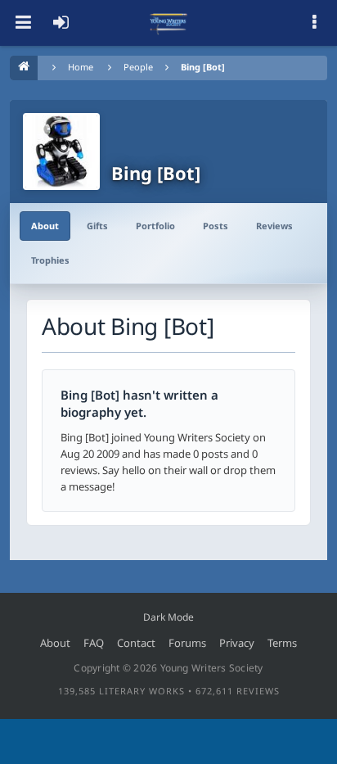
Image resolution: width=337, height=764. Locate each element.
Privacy (236, 642)
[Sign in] (61, 23)
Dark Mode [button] (168, 617)
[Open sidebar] (314, 23)
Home (80, 67)
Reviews (274, 225)
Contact (136, 642)
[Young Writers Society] (168, 23)
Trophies (50, 260)
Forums (187, 642)
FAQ (93, 642)
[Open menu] (23, 23)
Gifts (97, 225)
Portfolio (155, 225)
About (45, 225)
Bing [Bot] (203, 67)
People (138, 67)
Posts (215, 225)
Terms (282, 642)
